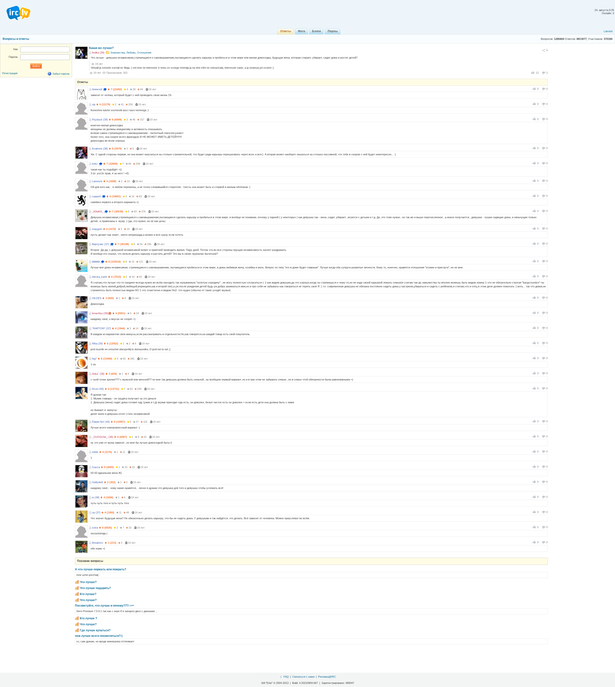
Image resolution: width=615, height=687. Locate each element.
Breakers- (98, 542)
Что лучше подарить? (95, 588)
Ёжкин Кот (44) (101, 421)
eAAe (95, 452)
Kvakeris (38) (100, 148)
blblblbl (96, 261)
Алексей (97, 89)
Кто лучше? (88, 594)
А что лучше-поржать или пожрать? (100, 569)
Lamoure (97, 181)
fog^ (94, 358)
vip (93, 104)
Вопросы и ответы (16, 39)
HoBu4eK (97, 482)
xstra (95, 527)
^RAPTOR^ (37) (101, 328)
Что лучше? (88, 582)
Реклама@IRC (327, 676)
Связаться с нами (303, 676)
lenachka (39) (100, 313)
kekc (95, 163)
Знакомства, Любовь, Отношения (130, 52)
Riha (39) (97, 343)
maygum (97, 229)
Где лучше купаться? (95, 630)
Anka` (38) (98, 373)
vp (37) (96, 512)
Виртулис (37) (100, 244)
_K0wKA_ (97, 211)
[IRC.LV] (15, 11)
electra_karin (99, 276)
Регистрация (10, 73)
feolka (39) (98, 52)
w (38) (95, 497)
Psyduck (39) (100, 119)
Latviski (608, 31)
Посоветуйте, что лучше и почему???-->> (104, 605)
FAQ (286, 676)
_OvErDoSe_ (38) (102, 436)
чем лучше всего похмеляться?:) (99, 636)
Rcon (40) (98, 388)
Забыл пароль (61, 73)
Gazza (96, 467)
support (96, 196)
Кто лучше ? (88, 618)
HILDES (96, 298)
